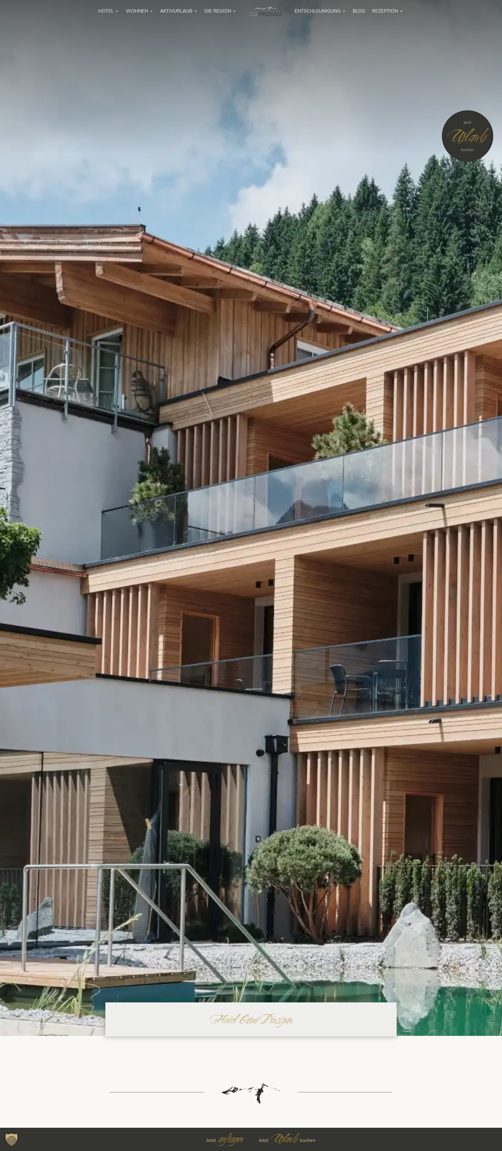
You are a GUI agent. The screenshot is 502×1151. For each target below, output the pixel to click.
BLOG (359, 11)
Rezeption (385, 11)
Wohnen (137, 11)
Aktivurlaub (176, 11)
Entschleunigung (318, 11)
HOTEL (106, 11)
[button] (11, 1139)
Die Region (217, 11)
